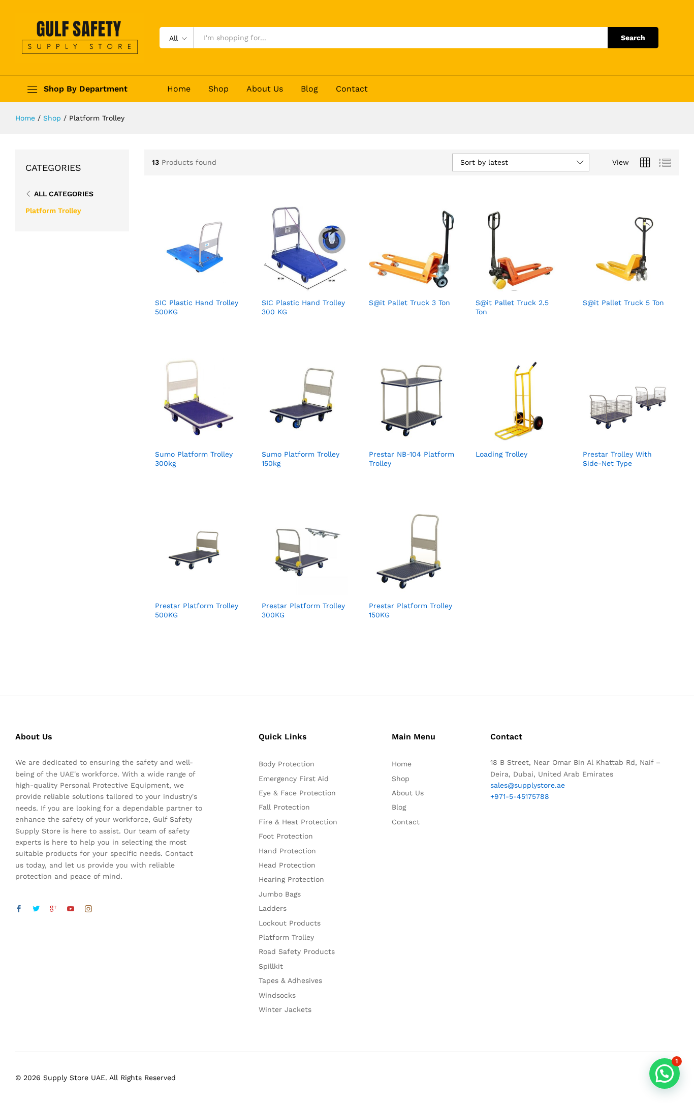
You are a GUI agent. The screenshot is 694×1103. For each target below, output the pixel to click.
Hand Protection (287, 851)
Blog (309, 89)
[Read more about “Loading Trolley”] (506, 437)
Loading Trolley (501, 454)
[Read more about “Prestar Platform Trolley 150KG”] (399, 589)
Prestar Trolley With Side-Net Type (617, 458)
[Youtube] (70, 909)
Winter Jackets (285, 1009)
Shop (218, 89)
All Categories (63, 194)
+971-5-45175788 (519, 796)
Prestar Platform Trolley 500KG (196, 610)
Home (179, 89)
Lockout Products (290, 923)
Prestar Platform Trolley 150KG (410, 610)
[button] (664, 1073)
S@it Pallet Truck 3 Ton (409, 303)
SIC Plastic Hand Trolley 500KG (196, 307)
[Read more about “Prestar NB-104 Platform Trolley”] (399, 437)
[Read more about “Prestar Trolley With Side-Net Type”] (613, 437)
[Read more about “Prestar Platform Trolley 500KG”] (186, 589)
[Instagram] (88, 909)
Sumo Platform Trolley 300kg (194, 458)
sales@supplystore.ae (527, 785)
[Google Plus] (53, 909)
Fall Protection (284, 807)
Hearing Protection (291, 879)
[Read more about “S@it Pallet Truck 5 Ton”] (613, 285)
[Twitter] (36, 909)
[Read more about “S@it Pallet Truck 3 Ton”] (399, 285)
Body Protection (286, 764)
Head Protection (287, 865)
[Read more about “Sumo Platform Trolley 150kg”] (292, 437)
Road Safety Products (297, 951)
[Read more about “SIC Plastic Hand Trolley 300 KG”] (292, 285)
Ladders (273, 908)
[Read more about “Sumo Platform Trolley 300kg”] (186, 437)
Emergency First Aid (294, 778)
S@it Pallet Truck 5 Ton (623, 303)
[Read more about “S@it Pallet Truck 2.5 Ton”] (506, 285)
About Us (264, 89)
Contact (352, 89)
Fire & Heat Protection (298, 822)
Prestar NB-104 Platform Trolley (411, 458)
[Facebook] (18, 909)
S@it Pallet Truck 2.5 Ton (512, 307)
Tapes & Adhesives (290, 980)
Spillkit (271, 966)
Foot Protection (286, 836)
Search (633, 38)
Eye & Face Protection (297, 793)
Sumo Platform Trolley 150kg (300, 458)
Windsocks (277, 995)
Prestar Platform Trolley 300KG (303, 610)
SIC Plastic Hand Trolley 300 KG (303, 307)
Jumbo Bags (280, 894)
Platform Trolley (53, 210)
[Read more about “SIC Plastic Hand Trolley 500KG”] (186, 285)
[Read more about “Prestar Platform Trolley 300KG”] (292, 589)
